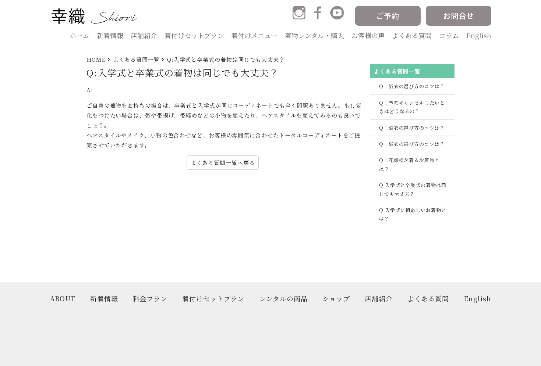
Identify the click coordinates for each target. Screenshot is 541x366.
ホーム (79, 35)
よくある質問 (412, 35)
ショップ (336, 299)
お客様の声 (368, 35)
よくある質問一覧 (136, 59)
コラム (449, 35)
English (478, 35)
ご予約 (387, 15)
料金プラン (150, 299)
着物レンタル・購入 (314, 35)
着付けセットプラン (194, 35)
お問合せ (458, 15)
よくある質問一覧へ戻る (223, 162)
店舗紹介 (144, 35)
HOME (96, 59)
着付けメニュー (254, 35)
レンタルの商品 (283, 299)
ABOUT (63, 299)
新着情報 (110, 35)
